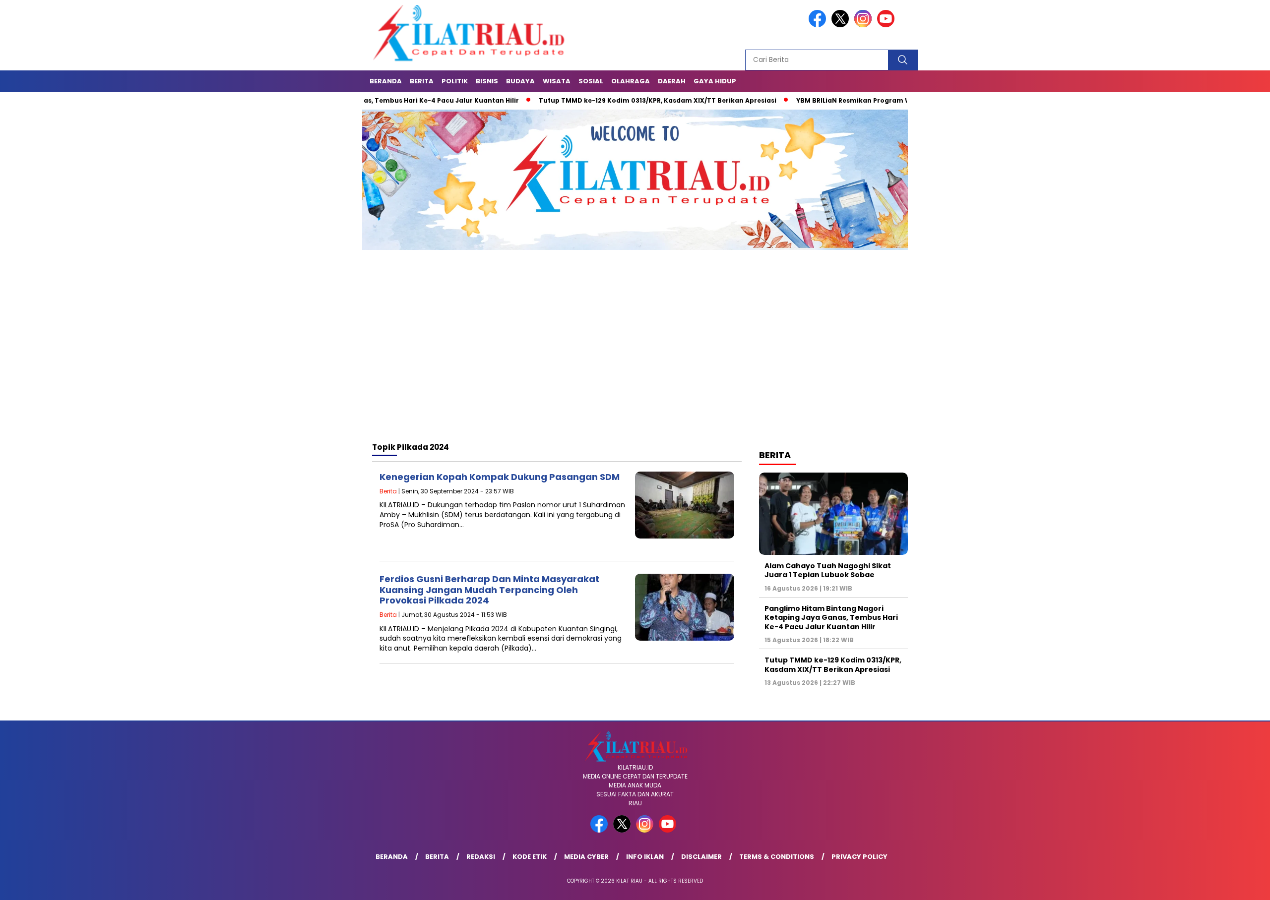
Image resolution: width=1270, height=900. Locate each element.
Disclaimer (701, 856)
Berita (422, 81)
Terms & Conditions (776, 856)
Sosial (590, 81)
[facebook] (819, 25)
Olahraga (630, 81)
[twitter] (841, 25)
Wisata (557, 81)
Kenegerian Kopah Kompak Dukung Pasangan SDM (500, 477)
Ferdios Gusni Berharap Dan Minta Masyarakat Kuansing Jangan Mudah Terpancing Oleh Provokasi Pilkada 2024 (489, 589)
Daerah (672, 81)
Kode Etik (529, 856)
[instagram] (864, 25)
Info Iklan (645, 856)
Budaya (520, 81)
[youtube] (887, 25)
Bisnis (487, 81)
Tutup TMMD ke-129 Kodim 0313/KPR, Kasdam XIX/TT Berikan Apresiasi (613, 100)
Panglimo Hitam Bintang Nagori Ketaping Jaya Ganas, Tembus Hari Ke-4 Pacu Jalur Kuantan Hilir (831, 617)
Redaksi (480, 856)
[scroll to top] (1223, 885)
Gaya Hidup (715, 81)
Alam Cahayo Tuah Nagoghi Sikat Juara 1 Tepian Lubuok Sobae (827, 570)
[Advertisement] (635, 355)
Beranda (386, 81)
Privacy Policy (859, 856)
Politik (455, 81)
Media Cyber (586, 856)
